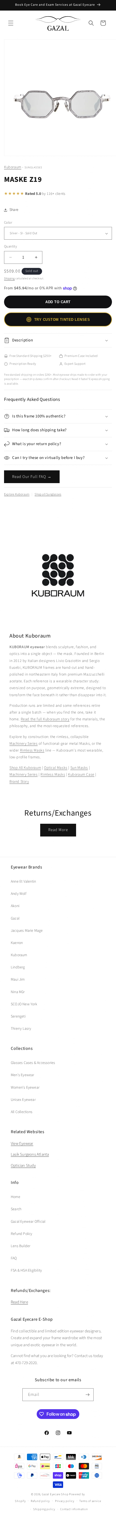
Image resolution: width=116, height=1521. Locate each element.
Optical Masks (55, 768)
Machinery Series (23, 743)
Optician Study (23, 1165)
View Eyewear (22, 1143)
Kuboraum (12, 167)
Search (16, 1209)
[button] (11, 23)
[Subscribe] (87, 1394)
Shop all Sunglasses (48, 494)
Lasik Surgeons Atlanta (30, 1154)
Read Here (19, 1302)
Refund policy (40, 1501)
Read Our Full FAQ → (32, 477)
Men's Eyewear (22, 1075)
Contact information (74, 1509)
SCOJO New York (24, 1004)
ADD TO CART (58, 302)
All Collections (21, 1112)
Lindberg (18, 967)
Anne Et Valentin (23, 881)
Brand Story (19, 781)
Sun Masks (79, 768)
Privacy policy (64, 1501)
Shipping (9, 278)
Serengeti (18, 1016)
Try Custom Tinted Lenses (62, 320)
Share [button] (13, 210)
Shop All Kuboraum (25, 768)
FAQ (14, 1258)
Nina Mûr (18, 992)
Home (15, 1197)
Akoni (15, 906)
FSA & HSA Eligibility (26, 1270)
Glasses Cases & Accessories (33, 1063)
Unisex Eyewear (23, 1099)
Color (8, 222)
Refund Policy (21, 1234)
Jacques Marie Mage (27, 930)
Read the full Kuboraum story (45, 719)
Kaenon (17, 943)
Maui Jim (18, 979)
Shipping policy (44, 1509)
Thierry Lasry (21, 1028)
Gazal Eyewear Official (28, 1221)
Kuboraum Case (81, 774)
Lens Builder (20, 1246)
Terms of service (90, 1501)
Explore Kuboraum (16, 494)
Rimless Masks (32, 750)
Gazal (15, 918)
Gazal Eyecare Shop (55, 1494)
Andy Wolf (18, 893)
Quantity (10, 246)
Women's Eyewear (25, 1087)
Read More (58, 830)
